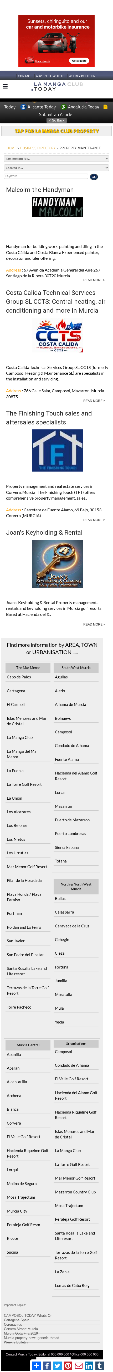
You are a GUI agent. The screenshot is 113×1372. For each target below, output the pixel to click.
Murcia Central (28, 1045)
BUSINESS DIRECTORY (38, 148)
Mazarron (63, 806)
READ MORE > (94, 280)
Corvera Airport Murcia (21, 1328)
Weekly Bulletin (16, 1341)
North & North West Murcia (76, 886)
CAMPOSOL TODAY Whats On (28, 1315)
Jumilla (61, 980)
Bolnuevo (63, 718)
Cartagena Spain (16, 1319)
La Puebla (15, 770)
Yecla (59, 1022)
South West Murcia (76, 668)
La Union (14, 798)
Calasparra (64, 912)
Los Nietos (16, 839)
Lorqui (12, 1169)
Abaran (13, 1068)
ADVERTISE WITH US (50, 76)
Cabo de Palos (19, 676)
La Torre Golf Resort (24, 784)
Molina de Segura (22, 1183)
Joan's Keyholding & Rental (44, 532)
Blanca (13, 1109)
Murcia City (17, 1211)
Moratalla (63, 994)
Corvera (14, 1123)
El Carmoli (16, 704)
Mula (59, 1008)
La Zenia (62, 1271)
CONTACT (25, 76)
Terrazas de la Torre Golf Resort (28, 990)
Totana (61, 861)
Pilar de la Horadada (24, 880)
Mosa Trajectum (21, 1197)
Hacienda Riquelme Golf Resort (27, 1153)
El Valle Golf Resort (23, 1136)
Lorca (60, 792)
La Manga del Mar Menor (22, 754)
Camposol (63, 731)
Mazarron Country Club (75, 1192)
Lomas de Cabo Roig (72, 1285)
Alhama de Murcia (70, 704)
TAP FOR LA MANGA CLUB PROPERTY (56, 131)
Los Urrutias (17, 852)
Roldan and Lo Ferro (24, 927)
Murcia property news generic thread (31, 1337)
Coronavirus (13, 1324)
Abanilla (14, 1054)
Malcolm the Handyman (40, 189)
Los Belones (17, 825)
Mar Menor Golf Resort (27, 866)
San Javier (16, 940)
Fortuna (61, 967)
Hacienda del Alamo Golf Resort (76, 776)
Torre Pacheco (19, 1007)
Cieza (60, 953)
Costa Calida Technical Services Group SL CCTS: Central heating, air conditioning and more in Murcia (56, 301)
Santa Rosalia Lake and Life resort (27, 971)
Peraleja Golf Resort (24, 1224)
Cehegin (62, 939)
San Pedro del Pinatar (25, 954)
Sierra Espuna (67, 847)
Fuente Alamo (67, 759)
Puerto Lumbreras (70, 833)
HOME (12, 148)
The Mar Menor (28, 668)
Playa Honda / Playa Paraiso (24, 897)
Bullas (60, 898)
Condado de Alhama (72, 745)
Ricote (12, 1238)
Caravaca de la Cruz (72, 925)
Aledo (60, 690)
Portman (14, 913)
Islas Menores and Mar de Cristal (27, 721)
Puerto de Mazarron (72, 819)
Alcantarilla (17, 1081)
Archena (14, 1095)
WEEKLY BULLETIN (82, 76)
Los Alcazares (19, 811)
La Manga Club (20, 737)
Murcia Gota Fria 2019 (21, 1332)
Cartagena (16, 690)
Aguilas (61, 676)
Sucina (12, 1252)
